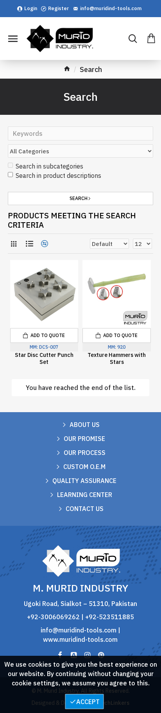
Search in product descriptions (58, 175)
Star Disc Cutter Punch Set (44, 358)
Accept (88, 702)
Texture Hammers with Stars (117, 358)
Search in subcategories (49, 166)
